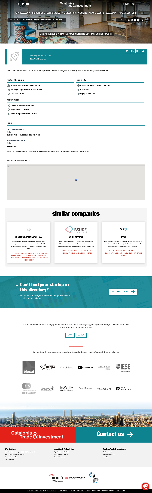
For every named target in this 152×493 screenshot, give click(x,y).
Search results (46, 20)
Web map (87, 491)
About (70, 335)
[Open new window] (145, 486)
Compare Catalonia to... (11, 457)
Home (10, 20)
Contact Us (105, 457)
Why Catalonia (22, 13)
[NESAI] (123, 242)
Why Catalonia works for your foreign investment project (20, 452)
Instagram (137, 51)
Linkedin (132, 51)
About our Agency (107, 452)
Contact (126, 4)
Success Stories (9, 459)
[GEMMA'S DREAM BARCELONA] (28, 242)
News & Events (96, 13)
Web (127, 51)
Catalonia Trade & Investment (121, 13)
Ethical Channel (63, 491)
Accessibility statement (76, 491)
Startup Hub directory (59, 457)
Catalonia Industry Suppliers (61, 454)
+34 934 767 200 (120, 491)
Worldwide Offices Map (109, 454)
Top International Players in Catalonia (14, 454)
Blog (143, 51)
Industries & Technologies (46, 13)
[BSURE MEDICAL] (76, 242)
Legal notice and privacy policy (36, 491)
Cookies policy (51, 491)
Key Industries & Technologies (61, 452)
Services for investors (74, 13)
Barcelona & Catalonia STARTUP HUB (26, 20)
